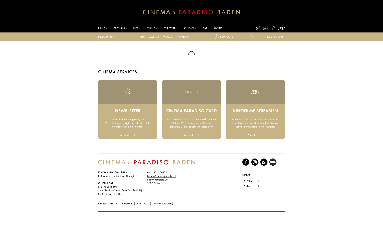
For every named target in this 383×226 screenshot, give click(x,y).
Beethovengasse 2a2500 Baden (157, 181)
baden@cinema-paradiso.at (161, 176)
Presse (113, 203)
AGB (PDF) (142, 203)
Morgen (154, 36)
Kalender (182, 36)
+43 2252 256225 (157, 172)
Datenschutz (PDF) (162, 203)
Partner (102, 203)
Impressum (126, 203)
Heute (142, 36)
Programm (106, 36)
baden (278, 36)
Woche (168, 36)
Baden (247, 186)
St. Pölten (248, 181)
